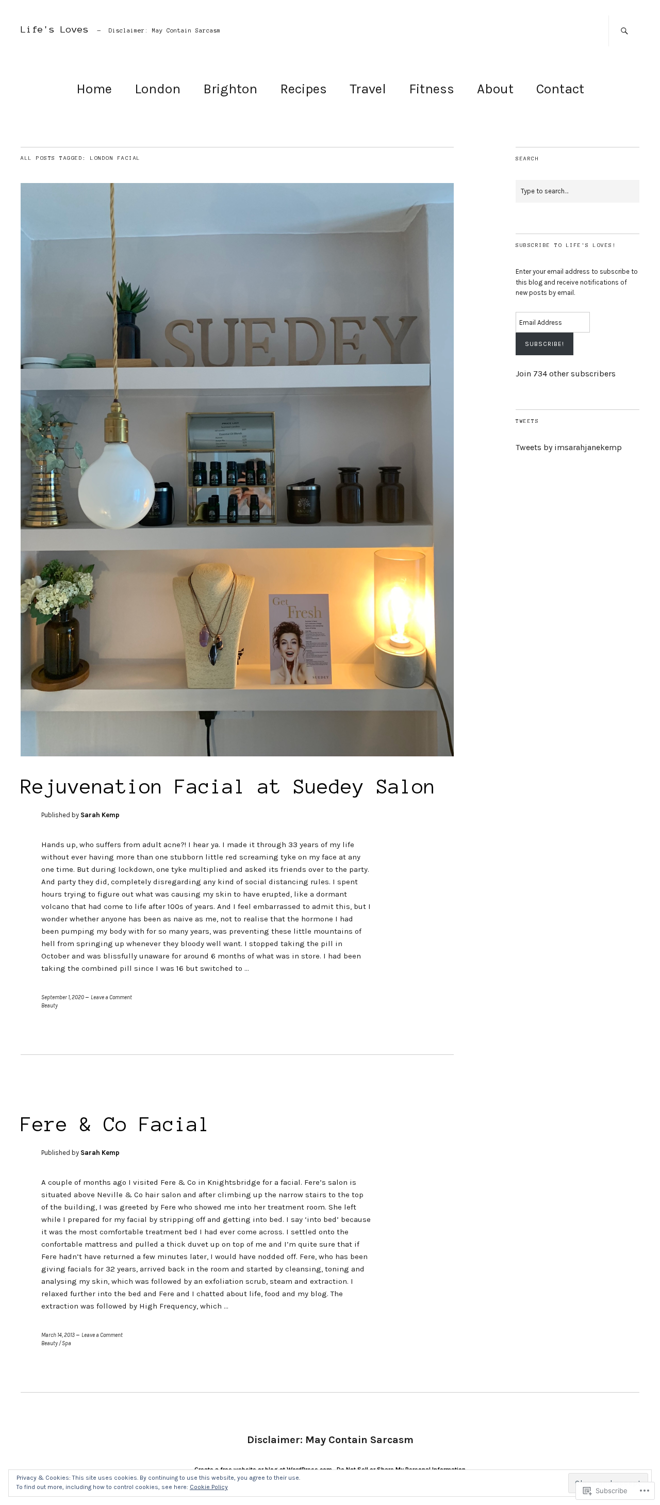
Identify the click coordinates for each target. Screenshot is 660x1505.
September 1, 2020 (62, 997)
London (157, 89)
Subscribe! (544, 344)
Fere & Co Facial (115, 1124)
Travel (368, 89)
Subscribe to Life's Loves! (566, 245)
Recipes (303, 89)
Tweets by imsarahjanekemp (569, 447)
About (495, 89)
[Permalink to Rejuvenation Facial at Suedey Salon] (237, 753)
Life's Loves (55, 29)
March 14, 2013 (58, 1335)
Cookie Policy (209, 1487)
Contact (560, 89)
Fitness (431, 89)
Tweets (527, 421)
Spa (66, 1343)
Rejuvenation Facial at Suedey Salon (228, 787)
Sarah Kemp (100, 815)
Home (94, 89)
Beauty (49, 1005)
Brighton (230, 89)
